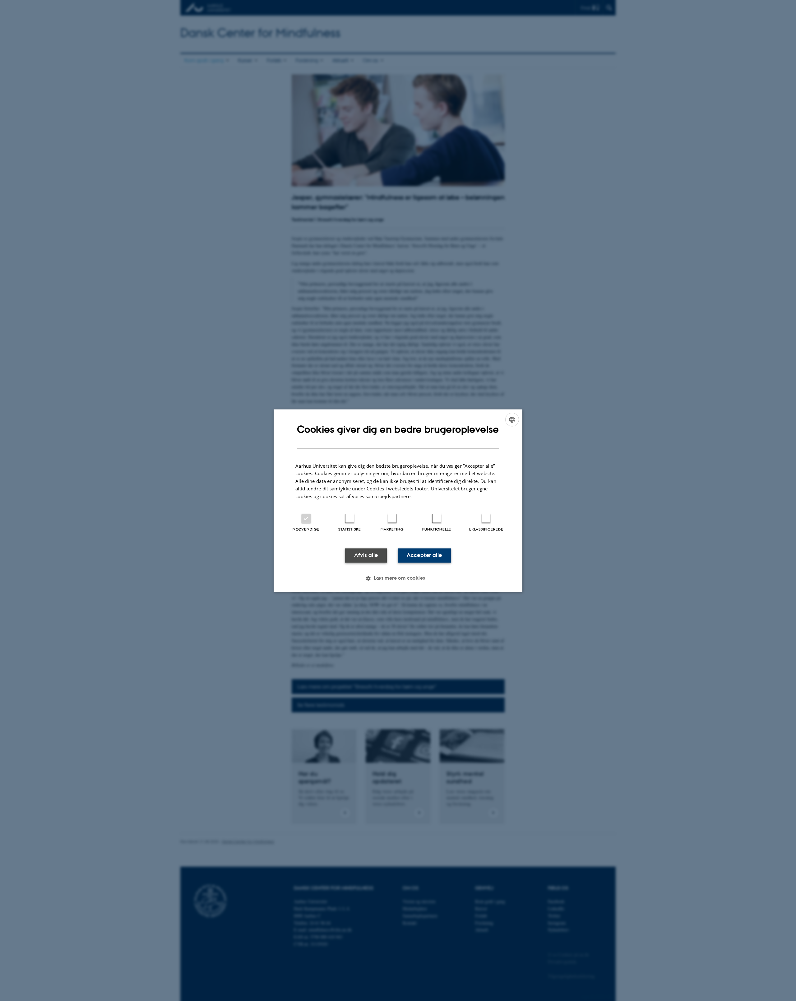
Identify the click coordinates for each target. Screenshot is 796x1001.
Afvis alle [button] (366, 555)
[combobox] (512, 419)
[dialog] (398, 500)
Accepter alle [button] (424, 555)
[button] (398, 578)
